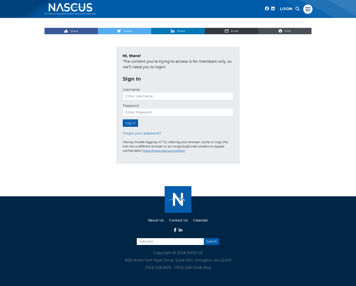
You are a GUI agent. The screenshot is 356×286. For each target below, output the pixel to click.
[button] (297, 8)
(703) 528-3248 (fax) (192, 267)
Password (131, 106)
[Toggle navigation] (308, 9)
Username (131, 90)
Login (286, 9)
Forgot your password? (142, 133)
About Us (156, 220)
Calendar (200, 220)
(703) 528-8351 (158, 267)
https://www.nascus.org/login (163, 151)
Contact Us (178, 220)
